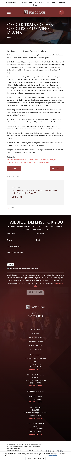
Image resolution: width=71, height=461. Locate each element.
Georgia (23, 162)
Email (38, 240)
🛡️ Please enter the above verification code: (22, 268)
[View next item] (17, 208)
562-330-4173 (35, 316)
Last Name (40, 234)
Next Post (57, 168)
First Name (11, 234)
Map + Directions (35, 369)
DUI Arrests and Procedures (17, 160)
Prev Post (14, 168)
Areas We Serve (35, 349)
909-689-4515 (35, 415)
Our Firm (35, 333)
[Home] (35, 12)
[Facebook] (33, 322)
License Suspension (35, 345)
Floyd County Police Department (38, 162)
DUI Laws (42, 160)
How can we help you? (15, 252)
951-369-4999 (35, 399)
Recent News (33, 160)
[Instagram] (38, 322)
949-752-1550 (35, 367)
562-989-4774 (35, 383)
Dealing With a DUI (35, 337)
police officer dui (13, 162)
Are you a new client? (14, 246)
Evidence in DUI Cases (35, 341)
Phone (9, 240)
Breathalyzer (51, 160)
